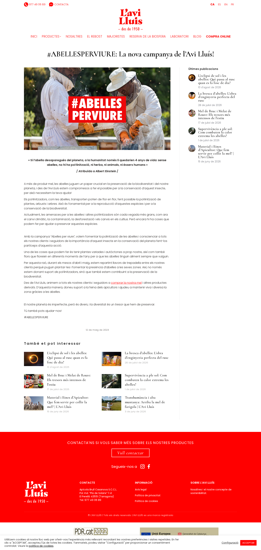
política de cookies (41, 546)
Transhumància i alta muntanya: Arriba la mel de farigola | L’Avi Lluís (145, 402)
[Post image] (34, 359)
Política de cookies (146, 501)
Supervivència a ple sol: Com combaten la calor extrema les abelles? (146, 380)
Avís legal (140, 489)
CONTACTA (61, 4)
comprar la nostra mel (126, 283)
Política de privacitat (148, 495)
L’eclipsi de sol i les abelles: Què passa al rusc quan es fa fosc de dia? (67, 357)
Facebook (149, 466)
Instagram (142, 466)
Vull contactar (130, 453)
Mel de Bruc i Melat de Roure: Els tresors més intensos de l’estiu (69, 380)
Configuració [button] (230, 542)
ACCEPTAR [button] (248, 542)
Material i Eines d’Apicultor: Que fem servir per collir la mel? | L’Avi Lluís (68, 402)
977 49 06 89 (37, 4)
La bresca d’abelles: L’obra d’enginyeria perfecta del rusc (146, 355)
